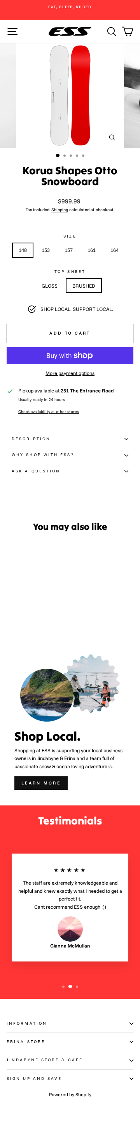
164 (114, 250)
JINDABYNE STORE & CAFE (45, 1059)
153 (46, 250)
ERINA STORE (26, 1041)
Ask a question (36, 471)
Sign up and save (34, 1078)
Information (27, 1023)
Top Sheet (70, 271)
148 (23, 250)
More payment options (70, 373)
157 (69, 250)
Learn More (41, 783)
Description (31, 438)
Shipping (59, 209)
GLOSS (50, 286)
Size (69, 236)
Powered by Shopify (70, 1094)
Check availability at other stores (48, 411)
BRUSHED (83, 286)
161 (92, 250)
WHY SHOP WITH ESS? (43, 454)
